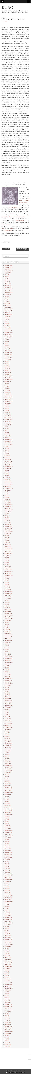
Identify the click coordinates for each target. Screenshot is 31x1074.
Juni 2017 (7, 428)
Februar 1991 (8, 1000)
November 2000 (8, 789)
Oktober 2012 (8, 530)
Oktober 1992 (8, 964)
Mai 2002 (7, 756)
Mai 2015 (7, 473)
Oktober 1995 (8, 899)
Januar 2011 (8, 568)
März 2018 (7, 412)
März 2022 (7, 325)
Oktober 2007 (8, 638)
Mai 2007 (7, 647)
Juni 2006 (7, 667)
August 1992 (8, 968)
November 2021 (8, 332)
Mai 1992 (7, 973)
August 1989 (8, 1033)
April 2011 (7, 562)
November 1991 (8, 984)
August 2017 (8, 424)
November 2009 (8, 593)
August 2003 (8, 729)
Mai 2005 (7, 691)
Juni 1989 (7, 1037)
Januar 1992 (8, 981)
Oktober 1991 (8, 986)
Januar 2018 (8, 415)
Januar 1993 (8, 959)
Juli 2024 (7, 274)
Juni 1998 (7, 841)
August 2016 (8, 446)
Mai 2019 (7, 386)
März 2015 (7, 477)
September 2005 (9, 683)
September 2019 (9, 379)
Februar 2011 (8, 566)
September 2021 (9, 336)
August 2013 (8, 511)
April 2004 (7, 714)
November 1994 (8, 919)
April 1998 (7, 845)
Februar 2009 (8, 609)
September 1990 (9, 1010)
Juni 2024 (7, 276)
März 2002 (7, 760)
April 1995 (7, 910)
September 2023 (9, 292)
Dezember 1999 (8, 809)
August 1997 (8, 859)
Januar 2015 (8, 481)
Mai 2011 (7, 560)
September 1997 (9, 857)
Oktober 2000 (8, 790)
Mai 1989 (7, 1039)
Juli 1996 (7, 883)
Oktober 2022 (8, 312)
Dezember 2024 (8, 265)
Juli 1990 (7, 1013)
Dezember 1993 (8, 939)
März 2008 (7, 629)
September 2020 (9, 357)
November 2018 (8, 397)
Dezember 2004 (8, 700)
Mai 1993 (7, 952)
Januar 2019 (8, 394)
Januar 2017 (8, 437)
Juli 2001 (7, 774)
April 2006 (7, 671)
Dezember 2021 (8, 330)
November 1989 (8, 1028)
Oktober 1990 (8, 1008)
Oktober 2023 (8, 290)
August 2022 (8, 316)
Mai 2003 (7, 734)
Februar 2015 (8, 479)
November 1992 (8, 962)
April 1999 (7, 823)
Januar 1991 (8, 1002)
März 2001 (7, 781)
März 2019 (7, 390)
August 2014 (8, 490)
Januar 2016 (8, 459)
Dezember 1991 (8, 982)
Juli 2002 (7, 752)
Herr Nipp (5, 21)
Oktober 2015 (8, 464)
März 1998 (7, 847)
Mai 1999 (7, 821)
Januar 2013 (8, 524)
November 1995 (8, 897)
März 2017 (7, 434)
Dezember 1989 (8, 1026)
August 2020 (8, 359)
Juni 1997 (7, 863)
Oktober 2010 (8, 573)
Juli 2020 (7, 361)
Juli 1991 (7, 991)
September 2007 (9, 640)
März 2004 (7, 716)
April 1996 (7, 888)
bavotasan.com (22, 1072)
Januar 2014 (8, 502)
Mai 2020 (7, 365)
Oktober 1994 (8, 921)
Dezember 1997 (8, 852)
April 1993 (7, 953)
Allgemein (4, 16)
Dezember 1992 (8, 961)
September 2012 (9, 531)
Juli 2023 (7, 296)
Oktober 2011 (8, 551)
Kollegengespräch (8, 230)
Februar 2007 (8, 653)
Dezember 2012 (8, 526)
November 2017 (8, 419)
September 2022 (9, 314)
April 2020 (7, 367)
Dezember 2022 (8, 309)
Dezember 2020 (8, 352)
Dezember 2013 (8, 504)
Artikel (11, 228)
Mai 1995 (7, 908)
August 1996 (8, 881)
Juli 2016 (7, 448)
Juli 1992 (7, 970)
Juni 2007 (7, 645)
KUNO (7, 7)
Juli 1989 (7, 1035)
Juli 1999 (7, 818)
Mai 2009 (7, 604)
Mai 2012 (7, 539)
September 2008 (9, 618)
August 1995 (8, 903)
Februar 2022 (8, 327)
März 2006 (7, 673)
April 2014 (7, 497)
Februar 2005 (8, 696)
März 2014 (7, 499)
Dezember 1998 (8, 830)
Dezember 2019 (8, 374)
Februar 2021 (8, 348)
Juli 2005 (7, 687)
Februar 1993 (8, 957)
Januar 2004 (8, 720)
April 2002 (7, 758)
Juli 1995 (7, 904)
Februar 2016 (8, 457)
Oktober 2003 (8, 725)
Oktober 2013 (8, 508)
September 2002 (9, 749)
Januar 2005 (8, 698)
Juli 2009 (7, 600)
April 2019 (7, 388)
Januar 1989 (8, 1046)
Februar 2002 (8, 761)
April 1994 (7, 932)
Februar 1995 (8, 914)
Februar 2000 (8, 805)
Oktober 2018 (8, 399)
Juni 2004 (7, 711)
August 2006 (8, 664)
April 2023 (7, 301)
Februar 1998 (8, 848)
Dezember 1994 (8, 917)
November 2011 (8, 549)
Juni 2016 (7, 450)
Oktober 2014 (8, 486)
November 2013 (8, 506)
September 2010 (9, 575)
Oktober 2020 (8, 356)
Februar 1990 (8, 1022)
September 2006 (9, 662)
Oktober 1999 (8, 812)
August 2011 (8, 555)
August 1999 (8, 816)
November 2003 (8, 723)
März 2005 (7, 694)
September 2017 (9, 423)
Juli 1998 (7, 839)
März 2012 (7, 542)
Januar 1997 (8, 872)
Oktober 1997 (8, 856)
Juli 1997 (7, 861)
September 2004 (9, 705)
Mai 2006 (7, 669)
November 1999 (8, 810)
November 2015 (8, 463)
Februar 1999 (8, 827)
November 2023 (8, 289)
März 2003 (7, 738)
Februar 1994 (8, 935)
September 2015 (9, 466)
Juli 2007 (7, 644)
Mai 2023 (7, 300)
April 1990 (7, 1019)
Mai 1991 (7, 995)
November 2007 (8, 636)
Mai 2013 (7, 517)
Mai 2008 (7, 626)
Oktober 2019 (8, 377)
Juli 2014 (7, 491)
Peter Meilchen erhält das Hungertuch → (23, 249)
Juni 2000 (7, 798)
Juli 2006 (7, 665)
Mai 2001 (7, 778)
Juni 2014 (7, 493)
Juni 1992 (7, 971)
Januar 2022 (8, 329)
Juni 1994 (7, 928)
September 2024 (9, 271)
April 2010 (7, 584)
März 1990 (7, 1020)
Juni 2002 (7, 754)
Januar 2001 (8, 785)
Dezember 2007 (8, 635)
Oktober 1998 (8, 834)
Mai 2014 (7, 495)
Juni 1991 (7, 993)
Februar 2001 (8, 783)
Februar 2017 (8, 435)
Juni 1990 (7, 1015)
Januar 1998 (8, 850)
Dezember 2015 (8, 461)
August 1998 (8, 837)
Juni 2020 (7, 363)
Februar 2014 (8, 501)
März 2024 (7, 281)
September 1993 (9, 944)
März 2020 (7, 368)
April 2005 (7, 693)
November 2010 (8, 571)
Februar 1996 (8, 892)
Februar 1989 (8, 1044)
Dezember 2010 (8, 569)
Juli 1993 (7, 948)
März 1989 (7, 1042)
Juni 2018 (7, 406)
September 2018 (9, 401)
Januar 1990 (8, 1024)
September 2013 (9, 510)
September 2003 (9, 727)
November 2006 (8, 658)
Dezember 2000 (8, 787)
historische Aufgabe (6, 224)
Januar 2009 (8, 611)
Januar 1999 (8, 828)
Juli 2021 (7, 339)
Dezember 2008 (8, 613)
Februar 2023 (8, 305)
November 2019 (8, 376)
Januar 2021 (8, 350)
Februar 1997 (8, 870)
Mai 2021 (7, 343)
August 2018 (8, 403)
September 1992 (9, 966)
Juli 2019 (7, 383)
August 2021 (8, 338)
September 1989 (9, 1031)
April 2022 (7, 323)
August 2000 (8, 794)
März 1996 (7, 890)
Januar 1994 (8, 937)
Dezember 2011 (8, 548)
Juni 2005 (7, 689)
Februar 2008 (8, 631)
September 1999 (9, 814)
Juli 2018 (7, 405)
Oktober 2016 (8, 443)
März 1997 (7, 868)
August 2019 (8, 381)
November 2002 (8, 745)
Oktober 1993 (8, 943)
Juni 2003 (7, 732)
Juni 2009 (7, 602)
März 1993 (7, 955)
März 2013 (7, 520)
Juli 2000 (7, 796)
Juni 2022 (7, 319)
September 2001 (9, 770)
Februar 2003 (8, 740)
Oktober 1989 (8, 1029)
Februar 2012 (8, 544)
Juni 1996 (7, 885)
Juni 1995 (7, 906)
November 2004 (8, 702)
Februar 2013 (8, 522)
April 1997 (7, 866)
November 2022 (8, 310)
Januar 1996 (8, 894)
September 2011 (8, 553)
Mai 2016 (7, 452)
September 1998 (9, 836)
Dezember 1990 (8, 1004)
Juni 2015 (7, 472)
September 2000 (9, 792)
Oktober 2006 (8, 660)
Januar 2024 (8, 285)
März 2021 (7, 347)
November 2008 (8, 615)
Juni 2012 (7, 537)
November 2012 (8, 528)
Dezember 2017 (8, 417)
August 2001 (8, 772)
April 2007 (7, 649)
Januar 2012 (8, 546)
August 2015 (8, 468)
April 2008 (7, 627)
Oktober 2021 (8, 334)
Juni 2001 (7, 776)
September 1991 (9, 988)
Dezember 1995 (8, 895)
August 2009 (8, 598)
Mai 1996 (7, 886)
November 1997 (8, 854)
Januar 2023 (8, 307)
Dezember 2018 (8, 396)
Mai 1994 (7, 930)
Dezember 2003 (8, 722)
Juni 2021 (7, 341)
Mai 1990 (7, 1017)
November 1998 (8, 832)
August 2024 (8, 272)
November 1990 (8, 1006)
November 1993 (8, 941)
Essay (3, 228)
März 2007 (7, 651)
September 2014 (9, 488)
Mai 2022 (7, 321)
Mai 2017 (7, 430)
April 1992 (7, 975)
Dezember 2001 (8, 765)
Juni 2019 (7, 385)
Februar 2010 (8, 587)
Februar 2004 (8, 718)
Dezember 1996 (8, 874)
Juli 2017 (7, 426)
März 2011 (7, 564)
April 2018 (7, 410)
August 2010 (8, 577)
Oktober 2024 (8, 269)
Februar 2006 (8, 674)
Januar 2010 (8, 589)
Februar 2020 (8, 370)
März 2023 (7, 303)
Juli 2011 (7, 557)
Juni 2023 (7, 298)
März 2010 (7, 586)
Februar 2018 (8, 414)
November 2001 (8, 767)
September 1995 (9, 901)
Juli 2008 (7, 622)
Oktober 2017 (8, 421)
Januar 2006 (8, 676)
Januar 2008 (8, 633)
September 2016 (9, 444)
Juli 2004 (7, 709)
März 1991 (7, 999)
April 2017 (7, 432)
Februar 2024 (8, 283)
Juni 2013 (7, 515)
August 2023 (8, 294)
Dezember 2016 (8, 439)
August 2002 (8, 751)
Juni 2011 (7, 559)
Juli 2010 (7, 578)
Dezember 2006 (8, 656)
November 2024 (8, 267)
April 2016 (7, 453)
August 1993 (8, 946)
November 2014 (8, 484)
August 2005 (8, 685)
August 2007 (8, 642)
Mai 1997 (7, 865)
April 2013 (7, 519)
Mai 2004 (7, 712)
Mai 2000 (7, 799)
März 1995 (7, 912)
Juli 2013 (7, 513)
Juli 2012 (7, 535)
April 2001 (7, 780)
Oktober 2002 (8, 747)
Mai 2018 (7, 408)
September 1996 (9, 879)
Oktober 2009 (8, 595)
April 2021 (7, 345)
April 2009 (7, 606)
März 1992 (7, 977)
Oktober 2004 (8, 703)
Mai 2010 (7, 582)
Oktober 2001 (8, 769)
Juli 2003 (7, 731)
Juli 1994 (7, 926)
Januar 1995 (8, 915)
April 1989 (7, 1040)
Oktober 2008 (8, 616)
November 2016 (8, 441)
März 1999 (7, 825)
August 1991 (8, 990)
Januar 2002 (8, 763)
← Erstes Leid (5, 248)
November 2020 (8, 354)
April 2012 (7, 540)
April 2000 (7, 801)
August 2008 (8, 620)
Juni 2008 (7, 624)
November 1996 (8, 876)
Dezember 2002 (8, 743)
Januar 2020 (8, 372)
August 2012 (8, 533)
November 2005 (8, 680)
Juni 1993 (7, 950)
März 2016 (7, 455)
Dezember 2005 (8, 678)
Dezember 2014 (8, 482)
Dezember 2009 (8, 591)
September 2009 (9, 597)
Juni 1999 (7, 819)
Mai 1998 (7, 843)
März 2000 (7, 803)
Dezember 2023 (8, 287)
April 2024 (7, 280)
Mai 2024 (7, 278)
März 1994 (7, 933)
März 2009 (7, 607)
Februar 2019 (8, 392)
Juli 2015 (7, 470)
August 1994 (8, 924)
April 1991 (7, 997)
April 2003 (7, 736)
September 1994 (9, 923)
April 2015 (7, 475)
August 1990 (8, 1011)
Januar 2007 (8, 654)
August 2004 (8, 707)
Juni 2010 (7, 580)
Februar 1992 (8, 979)
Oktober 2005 (8, 682)
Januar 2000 (8, 807)
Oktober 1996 (8, 877)
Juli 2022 (7, 318)
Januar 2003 (8, 741)
